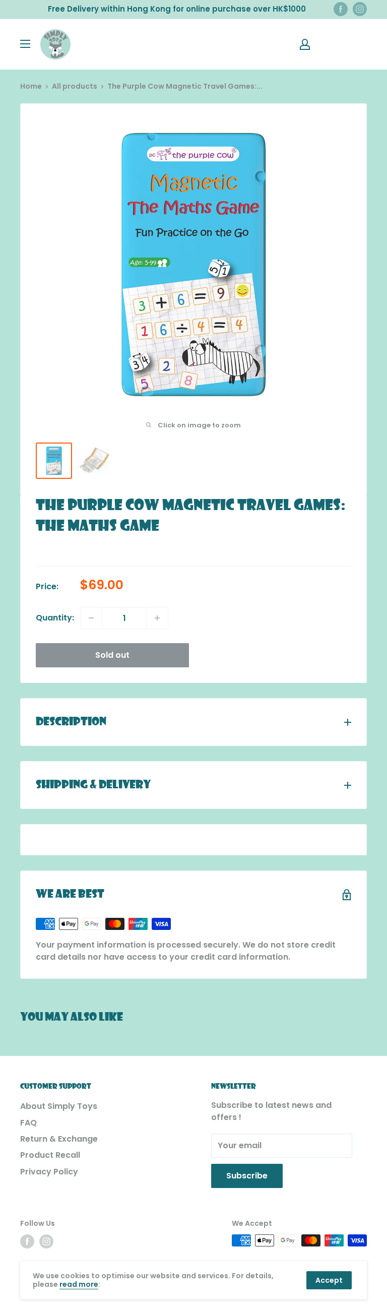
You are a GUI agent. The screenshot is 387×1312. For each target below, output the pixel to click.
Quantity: (55, 617)
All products (74, 86)
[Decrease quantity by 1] (91, 618)
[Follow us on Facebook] (341, 9)
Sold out (112, 655)
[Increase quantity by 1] (157, 618)
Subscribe (247, 1175)
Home (31, 86)
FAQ (28, 1123)
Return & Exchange (59, 1139)
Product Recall (50, 1155)
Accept (329, 1280)
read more (78, 1284)
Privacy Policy (49, 1171)
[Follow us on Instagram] (360, 9)
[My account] (305, 44)
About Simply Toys (58, 1106)
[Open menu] (25, 44)
